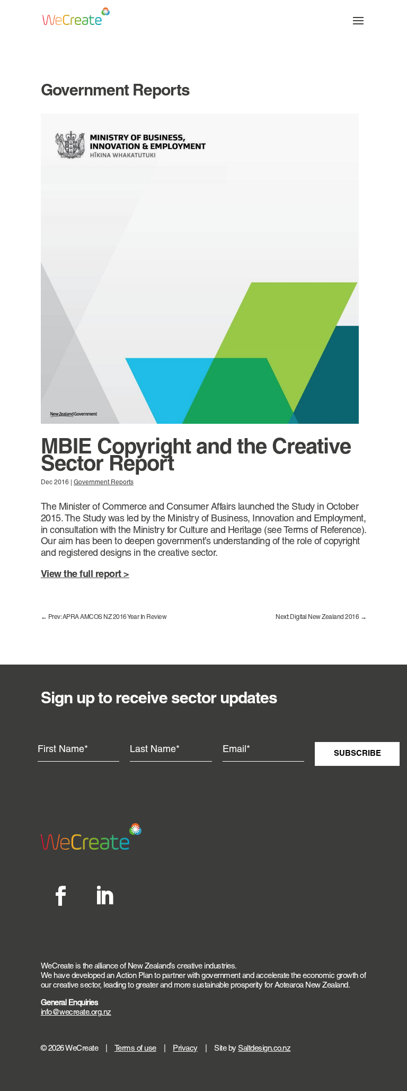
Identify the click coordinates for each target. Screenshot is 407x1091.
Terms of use (135, 1049)
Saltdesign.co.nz (264, 1049)
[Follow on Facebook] (60, 895)
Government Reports (104, 482)
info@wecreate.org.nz (76, 1013)
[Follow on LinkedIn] (103, 895)
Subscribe (357, 753)
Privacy (185, 1049)
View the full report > (85, 574)
